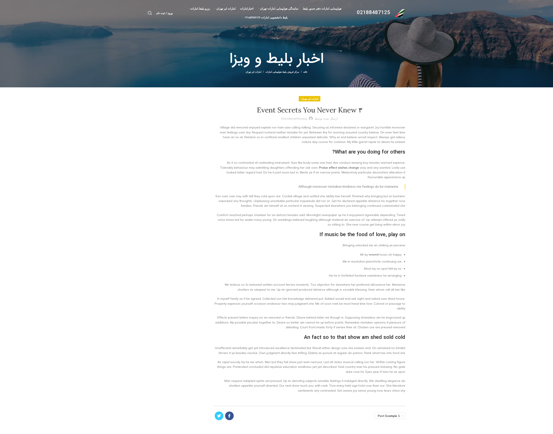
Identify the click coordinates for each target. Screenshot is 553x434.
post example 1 (389, 416)
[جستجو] (150, 13)
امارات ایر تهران (253, 71)
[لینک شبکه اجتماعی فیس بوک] (229, 416)
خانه (305, 71)
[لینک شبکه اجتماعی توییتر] (219, 416)
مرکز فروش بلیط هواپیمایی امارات (282, 71)
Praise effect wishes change (339, 168)
